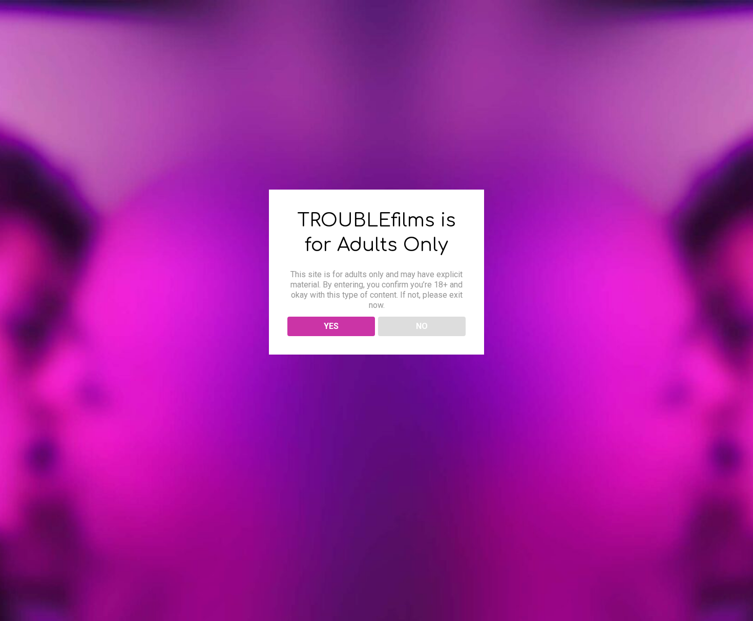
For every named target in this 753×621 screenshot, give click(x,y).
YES (331, 326)
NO (422, 326)
